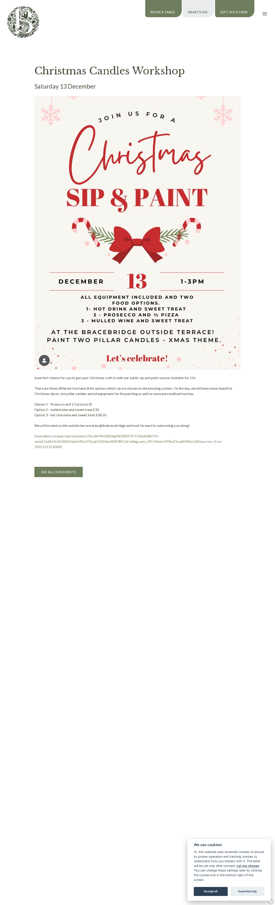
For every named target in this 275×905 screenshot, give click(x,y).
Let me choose (248, 866)
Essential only (247, 891)
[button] (264, 13)
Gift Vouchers (234, 12)
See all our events (58, 472)
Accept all (210, 891)
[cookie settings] (271, 901)
